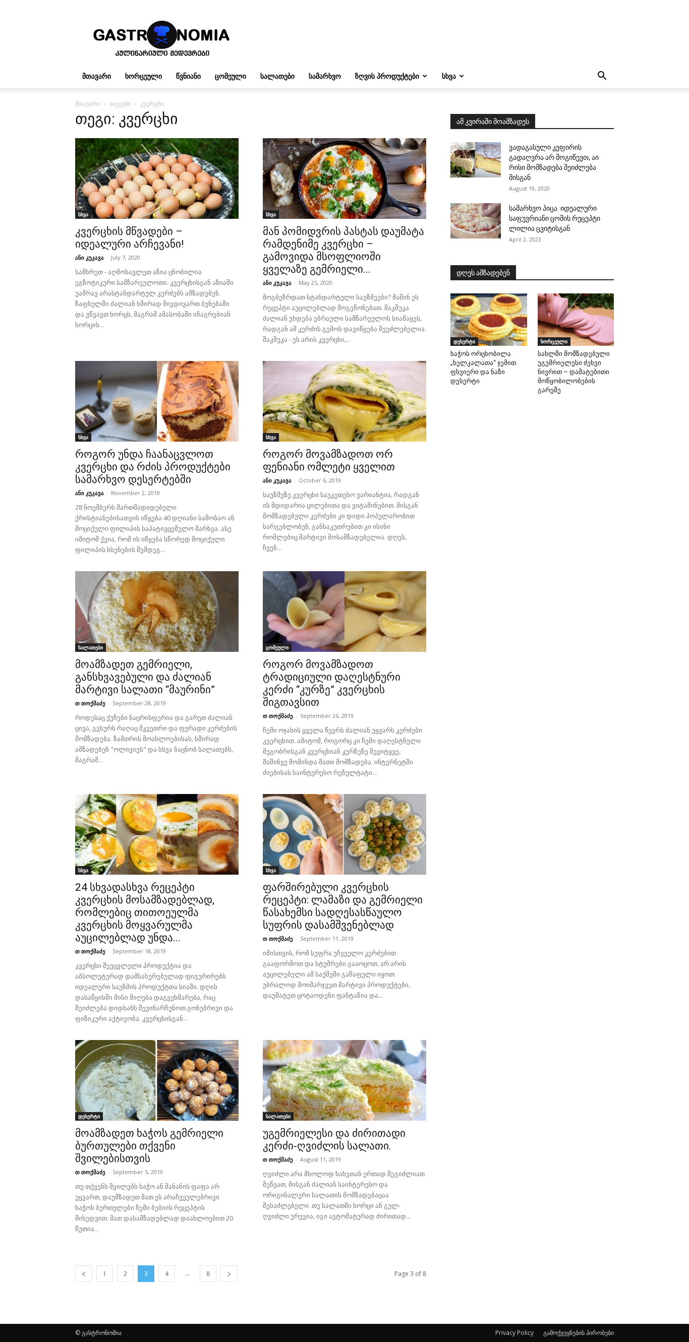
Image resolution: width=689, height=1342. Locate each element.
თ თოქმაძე (90, 703)
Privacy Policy (514, 1332)
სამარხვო (325, 76)
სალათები (277, 76)
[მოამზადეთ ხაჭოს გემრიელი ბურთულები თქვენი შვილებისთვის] (157, 1080)
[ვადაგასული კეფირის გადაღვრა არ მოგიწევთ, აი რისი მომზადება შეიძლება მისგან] (475, 159)
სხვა (449, 76)
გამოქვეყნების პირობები (578, 1332)
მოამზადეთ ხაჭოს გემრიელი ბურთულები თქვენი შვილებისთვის (149, 1146)
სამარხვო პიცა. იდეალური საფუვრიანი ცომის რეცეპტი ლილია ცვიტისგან (554, 218)
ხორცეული (143, 76)
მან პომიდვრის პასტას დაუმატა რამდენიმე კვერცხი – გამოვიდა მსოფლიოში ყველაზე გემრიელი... (343, 250)
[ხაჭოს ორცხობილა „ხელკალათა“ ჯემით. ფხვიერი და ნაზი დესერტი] (488, 319)
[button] (602, 77)
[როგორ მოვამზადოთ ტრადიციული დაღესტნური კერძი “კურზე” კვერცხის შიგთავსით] (344, 611)
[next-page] (229, 1273)
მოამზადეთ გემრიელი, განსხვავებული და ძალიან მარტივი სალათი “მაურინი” (145, 677)
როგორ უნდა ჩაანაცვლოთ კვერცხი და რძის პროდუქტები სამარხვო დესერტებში (153, 466)
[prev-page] (83, 1273)
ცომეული (230, 76)
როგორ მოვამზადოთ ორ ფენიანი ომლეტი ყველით (329, 460)
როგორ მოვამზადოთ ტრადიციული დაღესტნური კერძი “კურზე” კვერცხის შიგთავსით (331, 683)
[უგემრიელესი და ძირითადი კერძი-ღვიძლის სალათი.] (344, 1080)
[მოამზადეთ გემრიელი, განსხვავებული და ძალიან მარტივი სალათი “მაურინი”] (157, 611)
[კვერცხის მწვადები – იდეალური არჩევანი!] (157, 178)
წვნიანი (188, 76)
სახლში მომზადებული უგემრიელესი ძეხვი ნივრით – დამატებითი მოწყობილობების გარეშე (574, 372)
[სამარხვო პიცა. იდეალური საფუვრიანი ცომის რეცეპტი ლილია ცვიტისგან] (475, 220)
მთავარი (96, 76)
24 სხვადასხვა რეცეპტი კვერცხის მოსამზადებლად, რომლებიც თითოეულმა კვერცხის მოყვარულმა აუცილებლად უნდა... (144, 912)
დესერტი (89, 1116)
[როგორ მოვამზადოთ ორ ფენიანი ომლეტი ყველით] (344, 401)
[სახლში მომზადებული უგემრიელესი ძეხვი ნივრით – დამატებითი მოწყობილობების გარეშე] (576, 319)
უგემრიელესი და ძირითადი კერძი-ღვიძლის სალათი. (334, 1139)
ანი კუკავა (89, 257)
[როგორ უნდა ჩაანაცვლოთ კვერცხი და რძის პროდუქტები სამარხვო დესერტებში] (157, 401)
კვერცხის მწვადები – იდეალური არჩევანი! (129, 237)
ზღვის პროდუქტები (387, 76)
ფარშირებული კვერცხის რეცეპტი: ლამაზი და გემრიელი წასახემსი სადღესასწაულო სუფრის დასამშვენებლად (343, 906)
